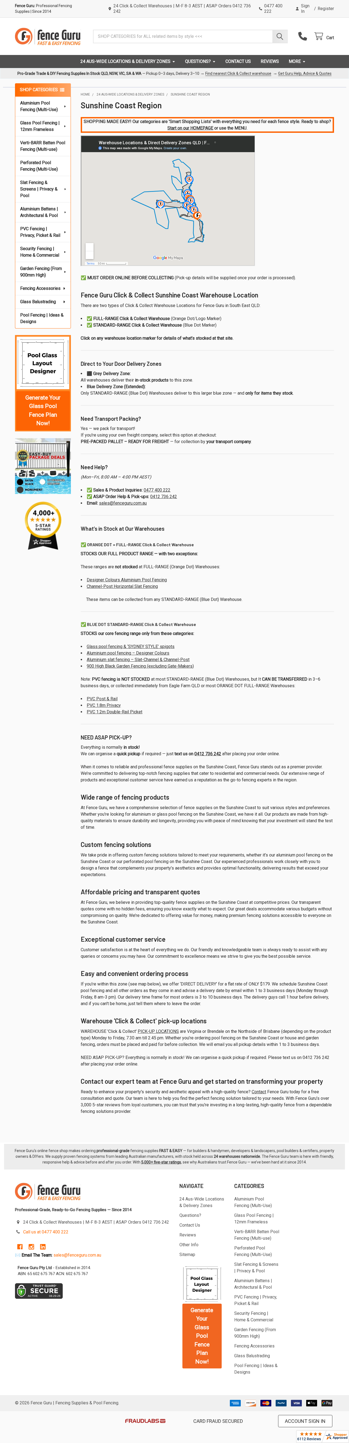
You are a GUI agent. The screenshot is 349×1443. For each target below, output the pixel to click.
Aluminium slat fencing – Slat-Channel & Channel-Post (138, 659)
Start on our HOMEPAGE (190, 128)
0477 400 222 (157, 490)
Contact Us (238, 61)
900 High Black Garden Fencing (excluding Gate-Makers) (140, 666)
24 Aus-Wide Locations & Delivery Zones (125, 61)
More (295, 61)
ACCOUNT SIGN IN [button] (305, 1421)
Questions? (198, 61)
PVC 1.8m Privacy (104, 705)
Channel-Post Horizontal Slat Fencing (122, 586)
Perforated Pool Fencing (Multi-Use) (39, 166)
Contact (259, 1091)
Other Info (188, 1244)
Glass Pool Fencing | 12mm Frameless (40, 126)
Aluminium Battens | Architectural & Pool (39, 212)
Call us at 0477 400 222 (45, 1232)
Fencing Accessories (40, 288)
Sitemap (187, 1254)
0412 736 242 (163, 496)
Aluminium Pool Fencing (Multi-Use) (39, 106)
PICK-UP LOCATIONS (158, 1031)
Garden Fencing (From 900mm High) (41, 272)
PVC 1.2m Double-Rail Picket (114, 711)
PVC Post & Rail (102, 698)
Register (326, 8)
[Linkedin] (43, 1247)
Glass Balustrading (38, 301)
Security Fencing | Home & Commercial (39, 252)
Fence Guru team (284, 1156)
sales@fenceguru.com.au (123, 503)
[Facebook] (20, 1247)
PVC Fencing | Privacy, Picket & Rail (40, 232)
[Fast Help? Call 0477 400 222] (303, 36)
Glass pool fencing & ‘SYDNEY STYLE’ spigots (130, 646)
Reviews (270, 61)
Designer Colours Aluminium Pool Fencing (127, 579)
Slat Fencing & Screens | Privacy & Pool (39, 189)
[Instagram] (31, 1247)
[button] (43, 363)
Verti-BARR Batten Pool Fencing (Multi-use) (42, 146)
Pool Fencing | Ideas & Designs (42, 318)
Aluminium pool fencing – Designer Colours (128, 653)
